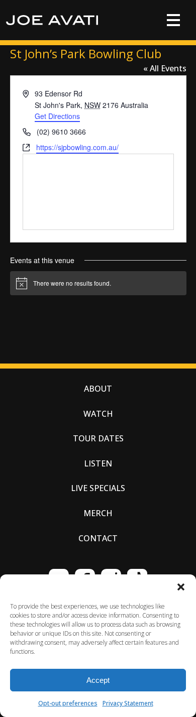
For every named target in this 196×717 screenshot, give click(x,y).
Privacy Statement (128, 703)
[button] (181, 587)
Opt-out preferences (67, 703)
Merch (98, 513)
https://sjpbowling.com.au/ (77, 147)
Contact (98, 538)
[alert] (98, 283)
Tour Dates (98, 438)
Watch (98, 413)
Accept (98, 680)
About (98, 388)
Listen (98, 463)
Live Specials (98, 488)
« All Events (164, 68)
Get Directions (57, 116)
